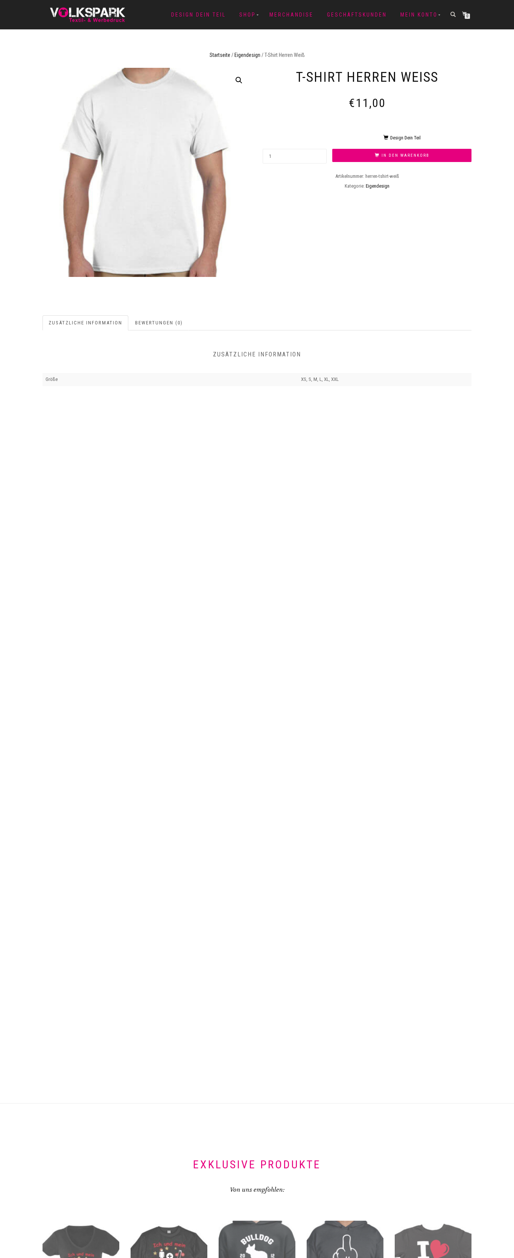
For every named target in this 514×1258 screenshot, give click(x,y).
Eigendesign (247, 55)
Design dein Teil (198, 15)
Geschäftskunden (357, 15)
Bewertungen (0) (159, 323)
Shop (247, 15)
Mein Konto (419, 15)
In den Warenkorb (405, 155)
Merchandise (291, 15)
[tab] (86, 323)
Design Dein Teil (405, 138)
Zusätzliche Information (85, 323)
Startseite (220, 55)
